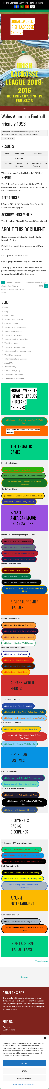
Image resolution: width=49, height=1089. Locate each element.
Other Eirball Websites (14, 378)
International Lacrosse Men (16, 339)
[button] (45, 1038)
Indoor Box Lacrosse (13, 331)
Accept (24, 1063)
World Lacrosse (11, 343)
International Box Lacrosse (15, 359)
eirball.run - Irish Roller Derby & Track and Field (24, 861)
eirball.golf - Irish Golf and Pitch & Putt (20, 795)
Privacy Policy (29, 1084)
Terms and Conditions (13, 374)
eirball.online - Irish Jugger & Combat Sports (23, 855)
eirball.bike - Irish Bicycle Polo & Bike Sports (22, 878)
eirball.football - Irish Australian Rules (20, 631)
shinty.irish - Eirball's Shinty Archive (19, 502)
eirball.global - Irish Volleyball (16, 576)
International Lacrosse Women (17, 351)
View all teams (41, 961)
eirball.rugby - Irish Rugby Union (17, 660)
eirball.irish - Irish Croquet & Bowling (19, 810)
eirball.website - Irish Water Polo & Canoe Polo (24, 712)
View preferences (24, 1078)
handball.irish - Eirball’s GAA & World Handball (23, 476)
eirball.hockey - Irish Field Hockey (18, 666)
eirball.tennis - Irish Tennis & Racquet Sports (23, 778)
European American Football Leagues (18, 131)
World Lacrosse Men (13, 335)
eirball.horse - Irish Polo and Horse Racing (21, 872)
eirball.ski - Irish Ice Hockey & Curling (20, 553)
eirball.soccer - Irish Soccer (15, 654)
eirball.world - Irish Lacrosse (16, 570)
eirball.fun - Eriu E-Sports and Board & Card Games (24, 928)
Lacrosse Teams (11, 323)
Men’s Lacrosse (11, 315)
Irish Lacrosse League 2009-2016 (25, 78)
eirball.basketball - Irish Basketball (18, 547)
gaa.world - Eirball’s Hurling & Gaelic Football (23, 470)
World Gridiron (31, 134)
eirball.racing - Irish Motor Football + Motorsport (24, 886)
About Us (8, 363)
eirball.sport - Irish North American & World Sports (24, 421)
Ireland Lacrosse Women (15, 327)
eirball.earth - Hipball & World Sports (19, 744)
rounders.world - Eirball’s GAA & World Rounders (24, 483)
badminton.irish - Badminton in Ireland (20, 784)
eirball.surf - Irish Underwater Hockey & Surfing (24, 718)
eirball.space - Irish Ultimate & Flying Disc (21, 582)
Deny (24, 1071)
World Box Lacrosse (12, 355)
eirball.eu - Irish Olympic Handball (18, 706)
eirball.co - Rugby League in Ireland (19, 637)
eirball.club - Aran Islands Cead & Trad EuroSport (24, 736)
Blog (6, 311)
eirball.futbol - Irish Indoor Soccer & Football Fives (24, 589)
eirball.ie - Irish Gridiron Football (17, 541)
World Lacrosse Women (14, 347)
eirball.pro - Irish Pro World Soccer (18, 643)
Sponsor (24, 51)
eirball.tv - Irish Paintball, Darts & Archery (21, 849)
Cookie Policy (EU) (12, 370)
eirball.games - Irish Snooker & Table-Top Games (24, 802)
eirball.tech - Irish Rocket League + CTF (21, 921)
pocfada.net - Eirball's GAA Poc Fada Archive (23, 496)
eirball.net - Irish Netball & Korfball (18, 625)
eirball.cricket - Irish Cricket (15, 672)
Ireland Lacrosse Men (13, 319)
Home (7, 307)
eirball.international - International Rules (21, 729)
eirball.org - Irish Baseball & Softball (19, 559)
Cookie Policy (18, 1084)
